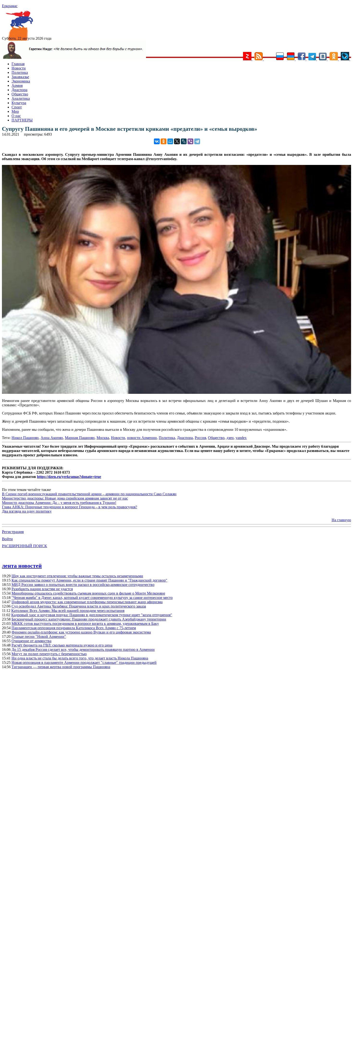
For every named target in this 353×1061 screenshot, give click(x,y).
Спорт (17, 107)
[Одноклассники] (163, 141)
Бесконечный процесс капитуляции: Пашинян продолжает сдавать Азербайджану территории (89, 619)
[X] (177, 141)
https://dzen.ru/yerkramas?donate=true (69, 477)
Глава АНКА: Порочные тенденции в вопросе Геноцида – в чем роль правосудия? (69, 507)
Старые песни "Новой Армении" (39, 636)
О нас (16, 116)
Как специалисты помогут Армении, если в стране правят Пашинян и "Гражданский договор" (89, 580)
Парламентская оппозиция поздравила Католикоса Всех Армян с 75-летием (74, 628)
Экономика (21, 81)
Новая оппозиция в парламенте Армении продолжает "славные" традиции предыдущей (84, 662)
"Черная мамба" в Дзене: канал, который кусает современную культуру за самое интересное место (92, 598)
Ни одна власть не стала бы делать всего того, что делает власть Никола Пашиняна (80, 658)
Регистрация (13, 531)
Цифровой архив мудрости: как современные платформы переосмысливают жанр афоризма (87, 602)
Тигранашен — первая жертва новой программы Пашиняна (61, 667)
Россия (200, 438)
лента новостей (22, 566)
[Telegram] (197, 141)
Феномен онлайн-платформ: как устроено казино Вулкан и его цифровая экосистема (81, 632)
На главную (341, 520)
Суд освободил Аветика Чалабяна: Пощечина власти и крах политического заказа (79, 606)
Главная (18, 64)
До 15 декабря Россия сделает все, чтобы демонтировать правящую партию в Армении (83, 649)
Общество (20, 94)
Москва (103, 438)
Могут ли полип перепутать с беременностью (49, 654)
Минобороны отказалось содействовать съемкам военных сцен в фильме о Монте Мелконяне (88, 593)
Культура (19, 103)
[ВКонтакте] (157, 141)
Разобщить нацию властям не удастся (42, 589)
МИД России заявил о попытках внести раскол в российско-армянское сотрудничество (83, 585)
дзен (230, 438)
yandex (241, 438)
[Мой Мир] (170, 141)
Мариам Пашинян (80, 438)
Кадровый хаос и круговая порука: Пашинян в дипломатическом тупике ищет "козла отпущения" (91, 615)
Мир (15, 111)
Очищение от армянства (31, 641)
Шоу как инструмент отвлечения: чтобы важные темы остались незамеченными (77, 576)
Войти (7, 539)
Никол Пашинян (25, 438)
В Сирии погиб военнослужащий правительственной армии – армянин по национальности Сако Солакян (89, 494)
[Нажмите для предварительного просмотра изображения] (176, 392)
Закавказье (20, 77)
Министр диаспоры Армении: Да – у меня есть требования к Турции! (59, 503)
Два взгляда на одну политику (27, 511)
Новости (19, 68)
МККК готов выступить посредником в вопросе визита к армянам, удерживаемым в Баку (85, 624)
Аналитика (21, 98)
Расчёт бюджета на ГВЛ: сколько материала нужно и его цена (62, 645)
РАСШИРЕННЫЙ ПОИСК (24, 546)
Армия (17, 85)
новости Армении (142, 438)
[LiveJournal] (184, 141)
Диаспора (19, 90)
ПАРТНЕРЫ (22, 120)
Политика (20, 72)
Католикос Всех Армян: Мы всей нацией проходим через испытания (67, 611)
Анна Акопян (52, 438)
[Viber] (190, 141)
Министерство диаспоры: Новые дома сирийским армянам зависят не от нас (65, 498)
